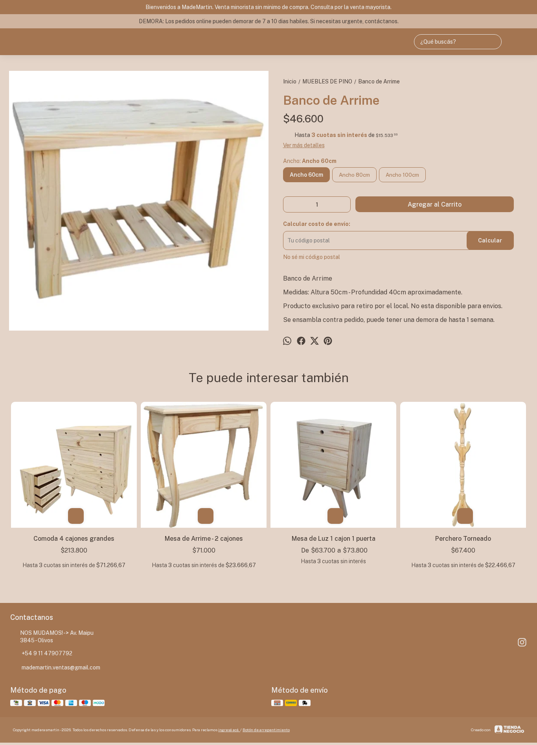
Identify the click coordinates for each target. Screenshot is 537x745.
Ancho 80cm (354, 175)
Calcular (490, 240)
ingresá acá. (229, 729)
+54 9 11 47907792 (47, 653)
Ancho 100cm (402, 175)
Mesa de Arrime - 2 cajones (204, 538)
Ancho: (310, 161)
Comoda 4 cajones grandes (73, 538)
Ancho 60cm (306, 175)
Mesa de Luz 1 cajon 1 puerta (333, 538)
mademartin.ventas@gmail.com (61, 667)
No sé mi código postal (311, 257)
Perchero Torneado (463, 538)
